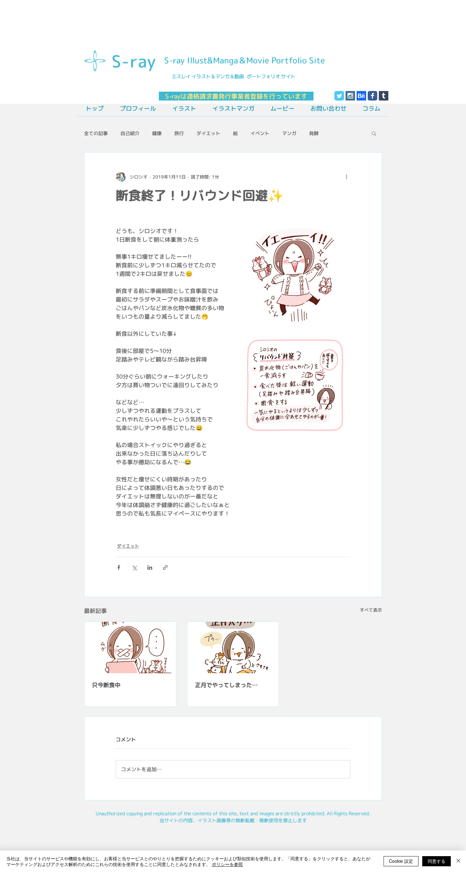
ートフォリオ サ (268, 76)
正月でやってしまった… (226, 685)
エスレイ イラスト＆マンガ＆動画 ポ (211, 76)
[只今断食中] (130, 647)
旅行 (179, 133)
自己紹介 (129, 133)
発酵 (314, 133)
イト (290, 76)
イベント (259, 133)
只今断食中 (106, 685)
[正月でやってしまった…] (233, 647)
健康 (157, 133)
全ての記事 (96, 133)
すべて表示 (371, 610)
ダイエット (208, 133)
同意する (436, 861)
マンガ (289, 133)
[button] (374, 133)
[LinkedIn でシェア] (150, 567)
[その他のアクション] (346, 176)
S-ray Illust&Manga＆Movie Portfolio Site (244, 60)
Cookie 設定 (401, 861)
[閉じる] (458, 861)
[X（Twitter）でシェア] (134, 567)
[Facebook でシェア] (119, 567)
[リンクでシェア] (165, 567)
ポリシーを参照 (227, 864)
